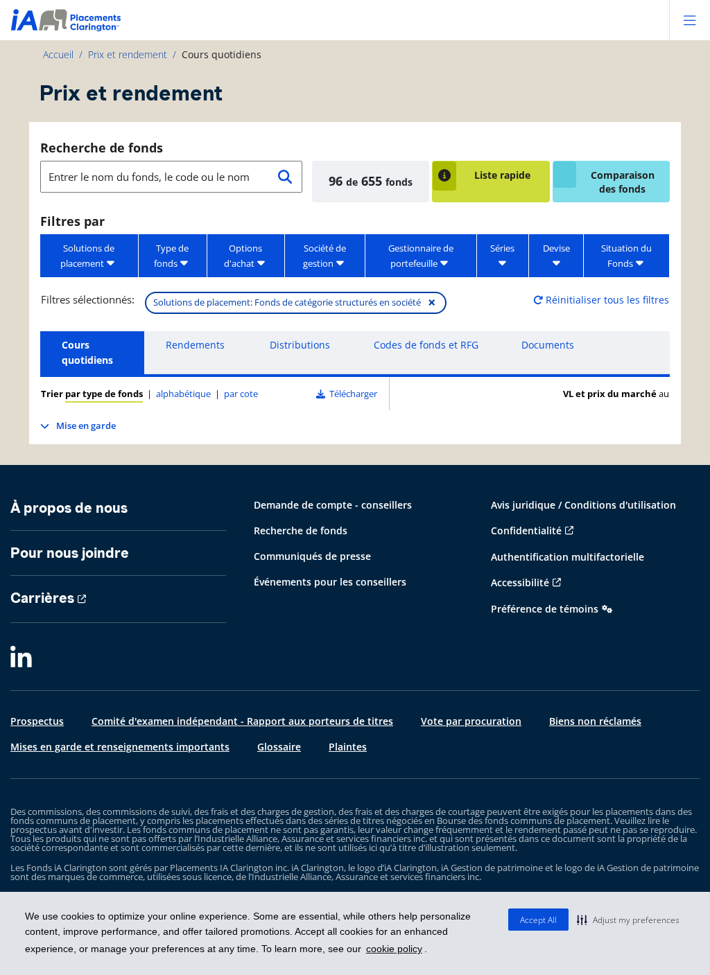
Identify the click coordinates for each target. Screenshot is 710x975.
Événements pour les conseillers (330, 581)
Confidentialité (526, 530)
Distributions (300, 344)
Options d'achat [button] (243, 256)
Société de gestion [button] (324, 256)
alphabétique (183, 393)
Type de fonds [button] (171, 256)
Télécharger (351, 393)
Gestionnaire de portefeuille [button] (420, 256)
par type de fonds (104, 393)
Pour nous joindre (69, 553)
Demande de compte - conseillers (333, 504)
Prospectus (37, 721)
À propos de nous (69, 508)
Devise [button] (556, 248)
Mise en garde (86, 425)
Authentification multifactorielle (567, 556)
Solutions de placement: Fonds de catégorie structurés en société (294, 302)
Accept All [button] (538, 920)
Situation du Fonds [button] (626, 256)
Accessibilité (520, 582)
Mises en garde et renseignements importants (120, 746)
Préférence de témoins (544, 608)
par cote (241, 393)
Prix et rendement (127, 54)
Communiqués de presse (312, 556)
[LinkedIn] (21, 657)
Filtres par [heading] (72, 221)
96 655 (371, 181)
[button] (628, 919)
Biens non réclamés (595, 721)
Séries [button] (502, 248)
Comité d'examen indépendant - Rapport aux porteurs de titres (242, 721)
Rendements (195, 344)
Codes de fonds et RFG (426, 344)
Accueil (58, 54)
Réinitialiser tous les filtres (606, 299)
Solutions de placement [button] (87, 256)
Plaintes (348, 746)
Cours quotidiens (87, 352)
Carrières (42, 598)
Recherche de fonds (101, 147)
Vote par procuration (471, 721)
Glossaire (279, 746)
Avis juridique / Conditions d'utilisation (583, 504)
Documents (547, 344)
